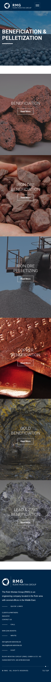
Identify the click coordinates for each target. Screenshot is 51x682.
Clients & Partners (10, 612)
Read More (25, 111)
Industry (6, 616)
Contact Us (7, 619)
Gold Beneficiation (25, 430)
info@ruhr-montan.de (11, 642)
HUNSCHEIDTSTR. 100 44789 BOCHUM (16, 660)
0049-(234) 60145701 (9, 631)
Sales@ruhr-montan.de (12, 645)
